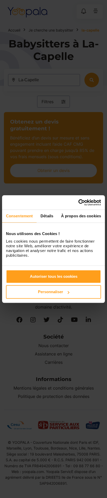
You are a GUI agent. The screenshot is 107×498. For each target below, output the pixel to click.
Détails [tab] (47, 216)
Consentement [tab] (19, 216)
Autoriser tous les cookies (53, 276)
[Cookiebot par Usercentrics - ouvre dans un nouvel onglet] (78, 202)
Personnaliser (50, 292)
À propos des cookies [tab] (81, 216)
